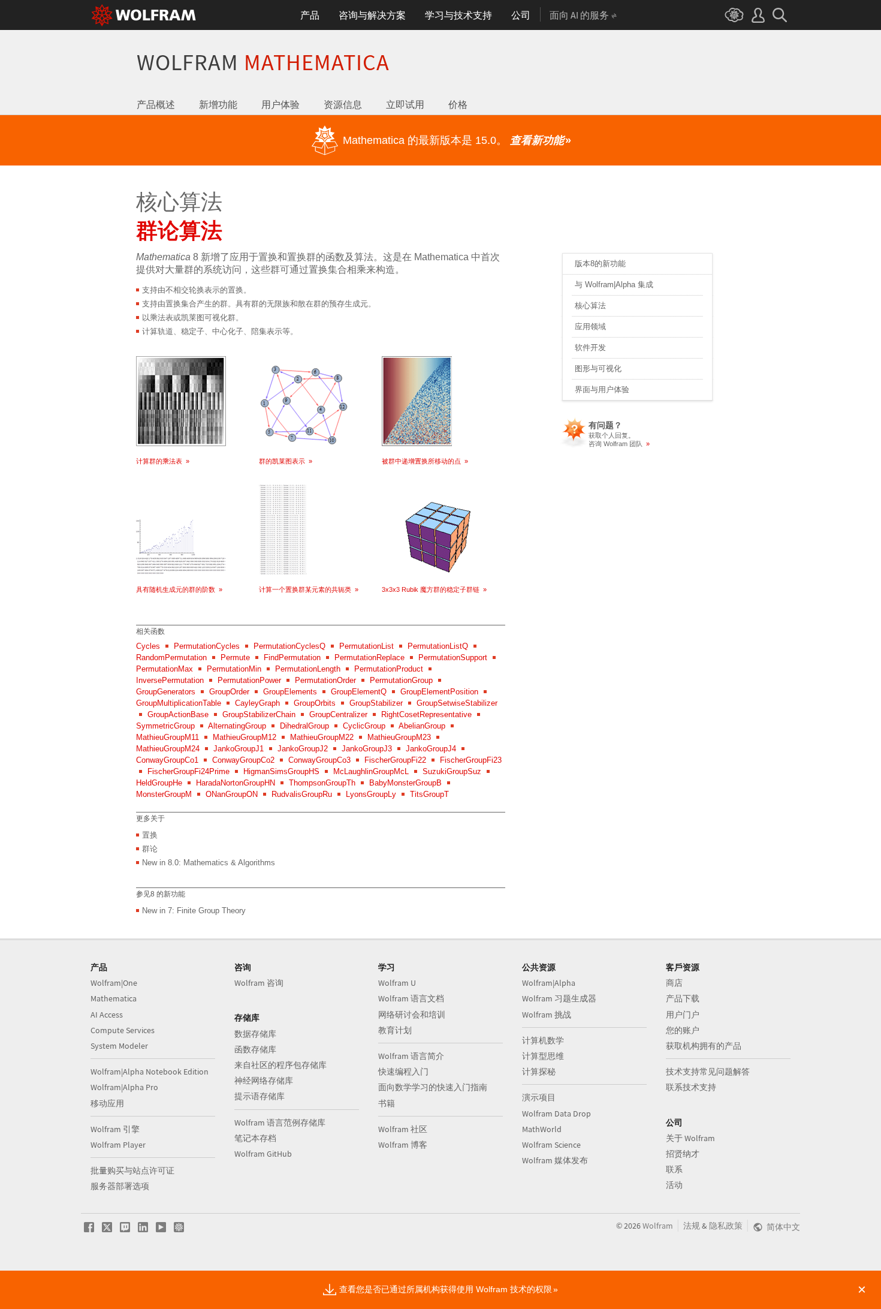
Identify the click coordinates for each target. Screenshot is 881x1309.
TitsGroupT (429, 794)
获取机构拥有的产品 (703, 1045)
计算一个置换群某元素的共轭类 (308, 589)
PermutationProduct (388, 668)
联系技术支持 (691, 1087)
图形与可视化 (598, 368)
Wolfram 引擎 (115, 1129)
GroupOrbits (315, 703)
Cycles (148, 646)
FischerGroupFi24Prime (188, 771)
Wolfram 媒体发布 (555, 1160)
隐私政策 (726, 1225)
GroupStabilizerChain (258, 714)
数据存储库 (255, 1033)
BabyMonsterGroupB (405, 782)
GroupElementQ (359, 691)
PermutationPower (249, 680)
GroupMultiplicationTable (178, 703)
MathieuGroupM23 (399, 737)
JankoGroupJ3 (367, 748)
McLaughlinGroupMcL (371, 771)
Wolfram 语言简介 (411, 1056)
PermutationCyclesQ (289, 646)
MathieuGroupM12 (244, 737)
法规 (691, 1225)
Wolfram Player (118, 1144)
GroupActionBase (178, 714)
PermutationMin (234, 668)
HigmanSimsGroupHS (281, 771)
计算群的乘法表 (162, 461)
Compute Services (122, 1030)
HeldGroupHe (159, 782)
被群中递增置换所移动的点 (425, 461)
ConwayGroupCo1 (167, 760)
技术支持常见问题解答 (708, 1071)
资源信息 (343, 104)
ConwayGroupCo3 (319, 760)
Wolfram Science (551, 1144)
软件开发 (590, 347)
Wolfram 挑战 (546, 1014)
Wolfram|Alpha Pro (124, 1087)
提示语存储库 (259, 1096)
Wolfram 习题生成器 (559, 998)
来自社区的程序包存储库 (280, 1065)
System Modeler (119, 1045)
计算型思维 (543, 1056)
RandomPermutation (171, 657)
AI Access (106, 1014)
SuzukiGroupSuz (452, 771)
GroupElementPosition (439, 691)
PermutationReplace (369, 657)
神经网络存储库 (263, 1080)
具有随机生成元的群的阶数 (179, 589)
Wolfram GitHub (263, 1153)
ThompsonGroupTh (322, 782)
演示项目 (539, 1097)
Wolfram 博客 (402, 1144)
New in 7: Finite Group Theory (194, 910)
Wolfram (263, 62)
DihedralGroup (304, 725)
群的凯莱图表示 (285, 461)
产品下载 (682, 998)
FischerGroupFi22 (395, 760)
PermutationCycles (207, 646)
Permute (235, 657)
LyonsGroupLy (371, 794)
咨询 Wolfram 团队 (619, 443)
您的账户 (682, 1030)
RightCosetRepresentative (426, 714)
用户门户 (682, 1014)
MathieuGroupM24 (168, 748)
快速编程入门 (403, 1071)
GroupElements (290, 691)
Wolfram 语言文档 (411, 998)
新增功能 (218, 104)
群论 (150, 848)
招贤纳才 (682, 1153)
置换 (150, 834)
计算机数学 (543, 1040)
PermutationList (366, 646)
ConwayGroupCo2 (243, 760)
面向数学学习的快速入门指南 (432, 1087)
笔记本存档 (255, 1138)
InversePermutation (170, 680)
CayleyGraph (257, 703)
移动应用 (107, 1103)
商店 (674, 982)
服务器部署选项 (119, 1186)
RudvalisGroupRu (301, 794)
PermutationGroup (401, 680)
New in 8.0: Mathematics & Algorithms (208, 862)
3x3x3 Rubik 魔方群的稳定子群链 (434, 589)
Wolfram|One (113, 982)
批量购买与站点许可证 (132, 1170)
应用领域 (590, 326)
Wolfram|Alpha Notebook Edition (149, 1071)
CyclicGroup (364, 725)
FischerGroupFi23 (471, 760)
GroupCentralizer (338, 714)
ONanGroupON (232, 794)
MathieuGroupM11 (167, 737)
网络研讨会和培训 (411, 1014)
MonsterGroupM (164, 794)
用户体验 (280, 104)
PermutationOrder (325, 680)
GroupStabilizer (376, 703)
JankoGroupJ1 (238, 748)
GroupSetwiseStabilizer (457, 703)
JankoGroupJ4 (431, 748)
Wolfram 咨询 (258, 982)
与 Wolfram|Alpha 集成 (614, 284)
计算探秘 (539, 1071)
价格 (457, 104)
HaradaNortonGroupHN (235, 782)
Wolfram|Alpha (548, 982)
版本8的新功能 (600, 263)
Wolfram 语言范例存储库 (279, 1122)
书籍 (386, 1103)
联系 (674, 1169)
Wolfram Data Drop (556, 1113)
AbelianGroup (422, 725)
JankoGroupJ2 (302, 748)
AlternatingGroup (237, 725)
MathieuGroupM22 (322, 737)
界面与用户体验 (602, 389)
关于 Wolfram (690, 1138)
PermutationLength (307, 668)
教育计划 (395, 1030)
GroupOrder (229, 691)
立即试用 (405, 104)
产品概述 (156, 104)
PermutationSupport (452, 657)
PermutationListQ (438, 646)
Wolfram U (397, 982)
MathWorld (542, 1129)
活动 (674, 1184)
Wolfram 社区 (402, 1129)
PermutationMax (164, 668)
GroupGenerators (165, 691)
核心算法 (590, 305)
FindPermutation (292, 657)
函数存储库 (255, 1049)
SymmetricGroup (165, 725)
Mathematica (113, 998)
